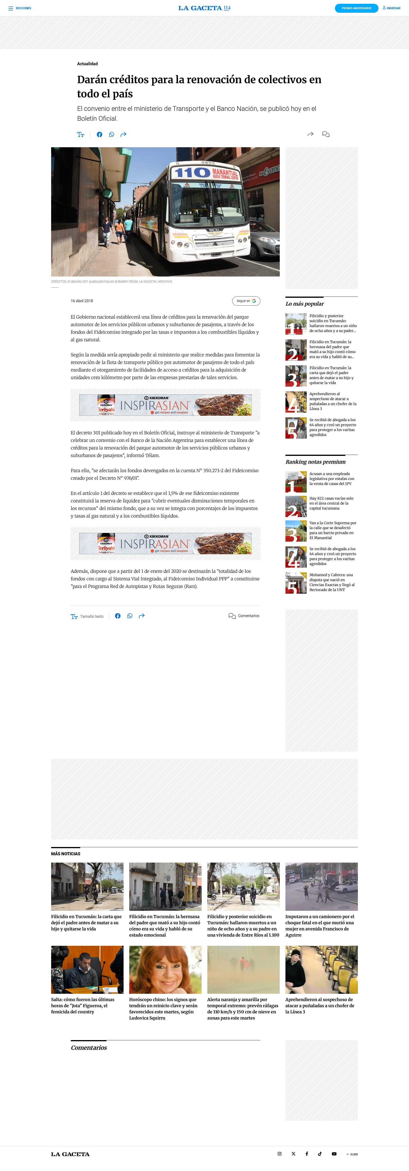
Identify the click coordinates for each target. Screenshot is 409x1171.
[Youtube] (334, 1154)
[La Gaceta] (204, 8)
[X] (293, 1154)
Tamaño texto (91, 616)
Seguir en (243, 301)
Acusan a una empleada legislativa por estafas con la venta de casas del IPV (332, 478)
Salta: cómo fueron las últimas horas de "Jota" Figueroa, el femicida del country (82, 1006)
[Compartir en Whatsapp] (111, 135)
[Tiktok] (320, 1154)
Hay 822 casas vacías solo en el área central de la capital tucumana (331, 503)
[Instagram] (279, 1154)
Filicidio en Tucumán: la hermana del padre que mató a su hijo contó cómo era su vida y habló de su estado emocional (333, 352)
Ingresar (393, 8)
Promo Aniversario (356, 8)
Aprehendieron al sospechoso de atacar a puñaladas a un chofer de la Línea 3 (319, 1006)
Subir (354, 1154)
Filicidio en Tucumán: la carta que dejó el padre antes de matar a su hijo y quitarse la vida (86, 923)
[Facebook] (307, 1154)
